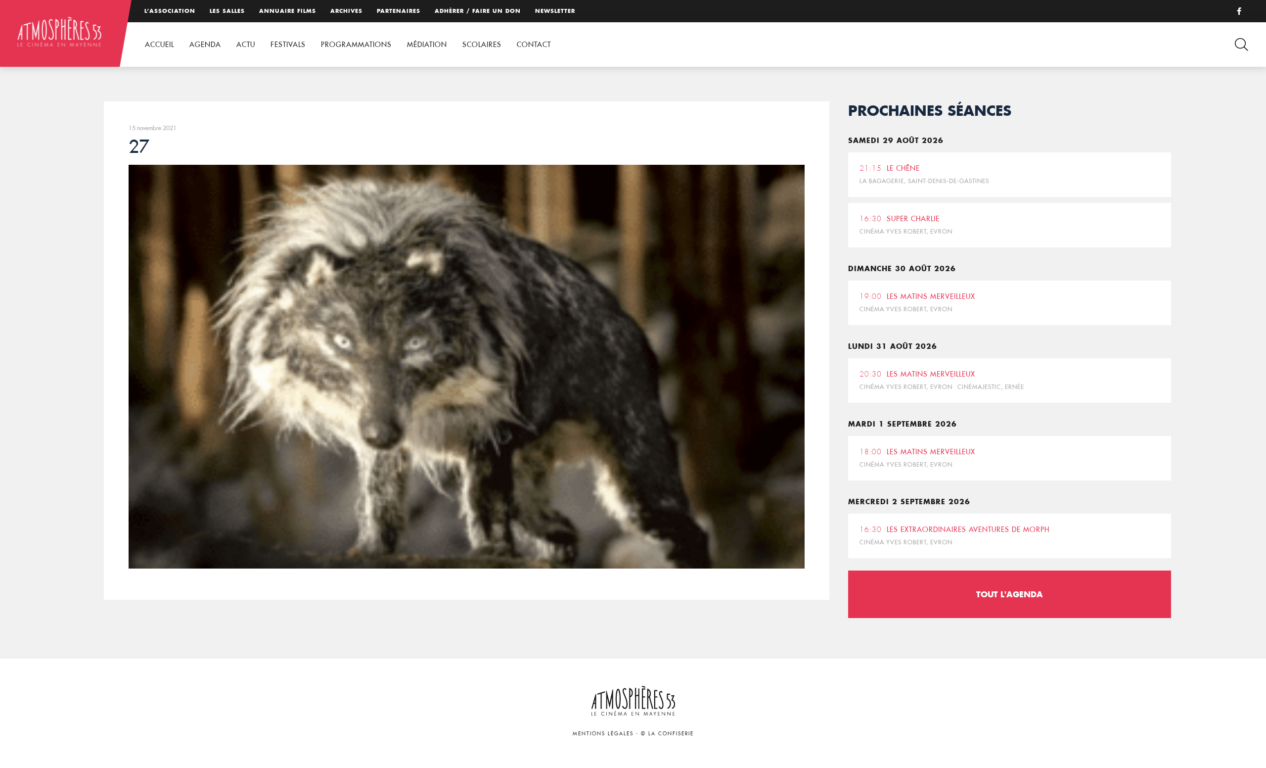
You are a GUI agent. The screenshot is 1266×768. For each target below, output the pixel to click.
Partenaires (398, 10)
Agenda (205, 44)
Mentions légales (603, 733)
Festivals (288, 44)
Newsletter (555, 10)
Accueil (159, 44)
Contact (534, 44)
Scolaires (481, 44)
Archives (346, 10)
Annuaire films (287, 10)
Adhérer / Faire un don (478, 10)
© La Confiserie (667, 733)
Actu (245, 44)
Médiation (427, 44)
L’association (169, 10)
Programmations (356, 44)
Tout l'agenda (1009, 594)
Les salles (227, 10)
